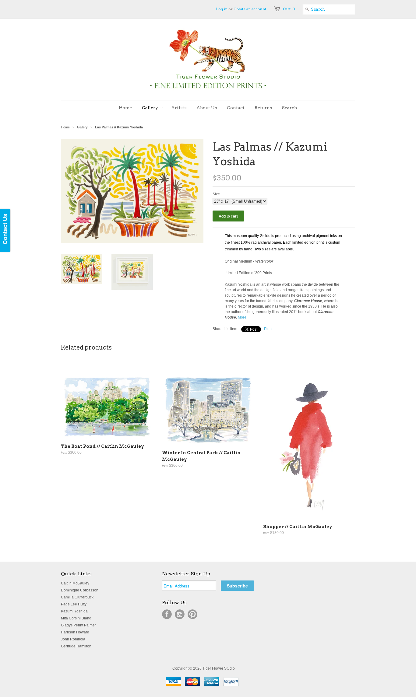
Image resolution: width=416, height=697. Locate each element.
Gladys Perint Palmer (78, 625)
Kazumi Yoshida (74, 611)
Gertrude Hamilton (76, 646)
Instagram (180, 614)
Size (216, 194)
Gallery (82, 127)
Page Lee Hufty (73, 604)
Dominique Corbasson (79, 590)
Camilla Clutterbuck (77, 597)
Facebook (167, 614)
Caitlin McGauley (75, 583)
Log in (221, 9)
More (242, 317)
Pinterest (192, 614)
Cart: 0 (289, 9)
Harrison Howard (75, 632)
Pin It (268, 329)
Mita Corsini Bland (76, 618)
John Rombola (73, 639)
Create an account (250, 9)
